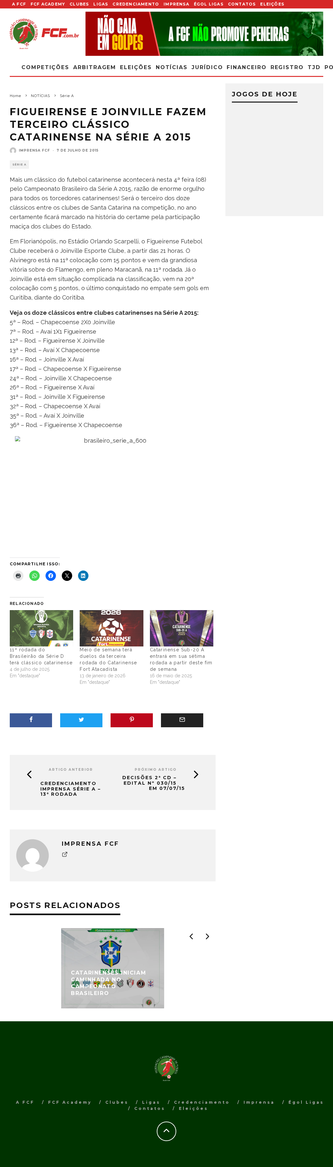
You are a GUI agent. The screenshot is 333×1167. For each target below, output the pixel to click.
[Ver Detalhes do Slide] (205, 34)
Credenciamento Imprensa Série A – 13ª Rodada (70, 788)
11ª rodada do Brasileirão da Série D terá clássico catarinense (41, 656)
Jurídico (207, 67)
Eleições (272, 4)
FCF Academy (48, 4)
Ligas (100, 4)
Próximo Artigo (156, 770)
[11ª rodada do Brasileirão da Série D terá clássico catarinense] (41, 628)
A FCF (19, 4)
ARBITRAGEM (94, 67)
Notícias (172, 67)
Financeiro (246, 67)
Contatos (242, 4)
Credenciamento (136, 4)
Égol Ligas (208, 4)
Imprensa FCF (34, 150)
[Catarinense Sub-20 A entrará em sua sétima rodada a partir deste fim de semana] (181, 628)
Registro (287, 67)
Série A (19, 164)
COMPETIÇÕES (45, 67)
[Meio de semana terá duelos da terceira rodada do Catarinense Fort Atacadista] (111, 628)
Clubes (79, 4)
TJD (314, 67)
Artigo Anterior (71, 770)
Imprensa (176, 4)
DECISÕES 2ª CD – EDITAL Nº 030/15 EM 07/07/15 (153, 783)
